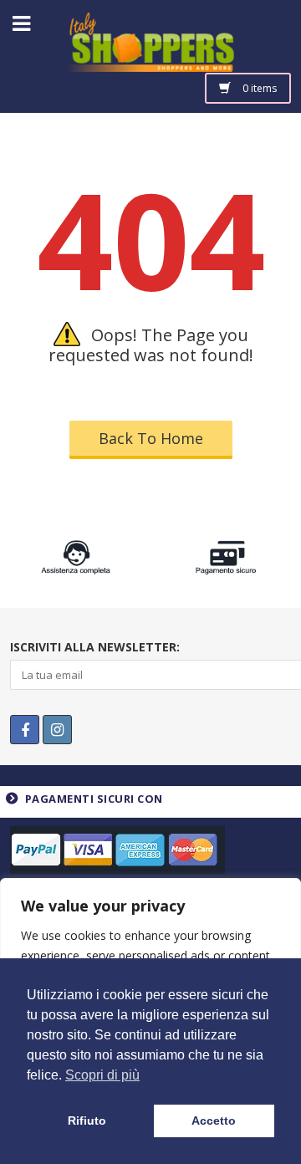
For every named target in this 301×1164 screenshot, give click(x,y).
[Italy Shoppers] (150, 55)
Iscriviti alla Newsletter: (95, 647)
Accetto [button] (213, 1120)
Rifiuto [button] (87, 1120)
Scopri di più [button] (102, 1075)
